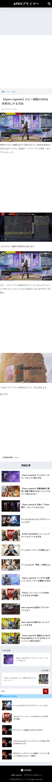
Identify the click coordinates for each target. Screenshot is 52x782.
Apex (17, 457)
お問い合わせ (16, 775)
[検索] (45, 691)
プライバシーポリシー (33, 775)
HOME (27, 770)
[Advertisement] (26, 61)
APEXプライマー (26, 3)
